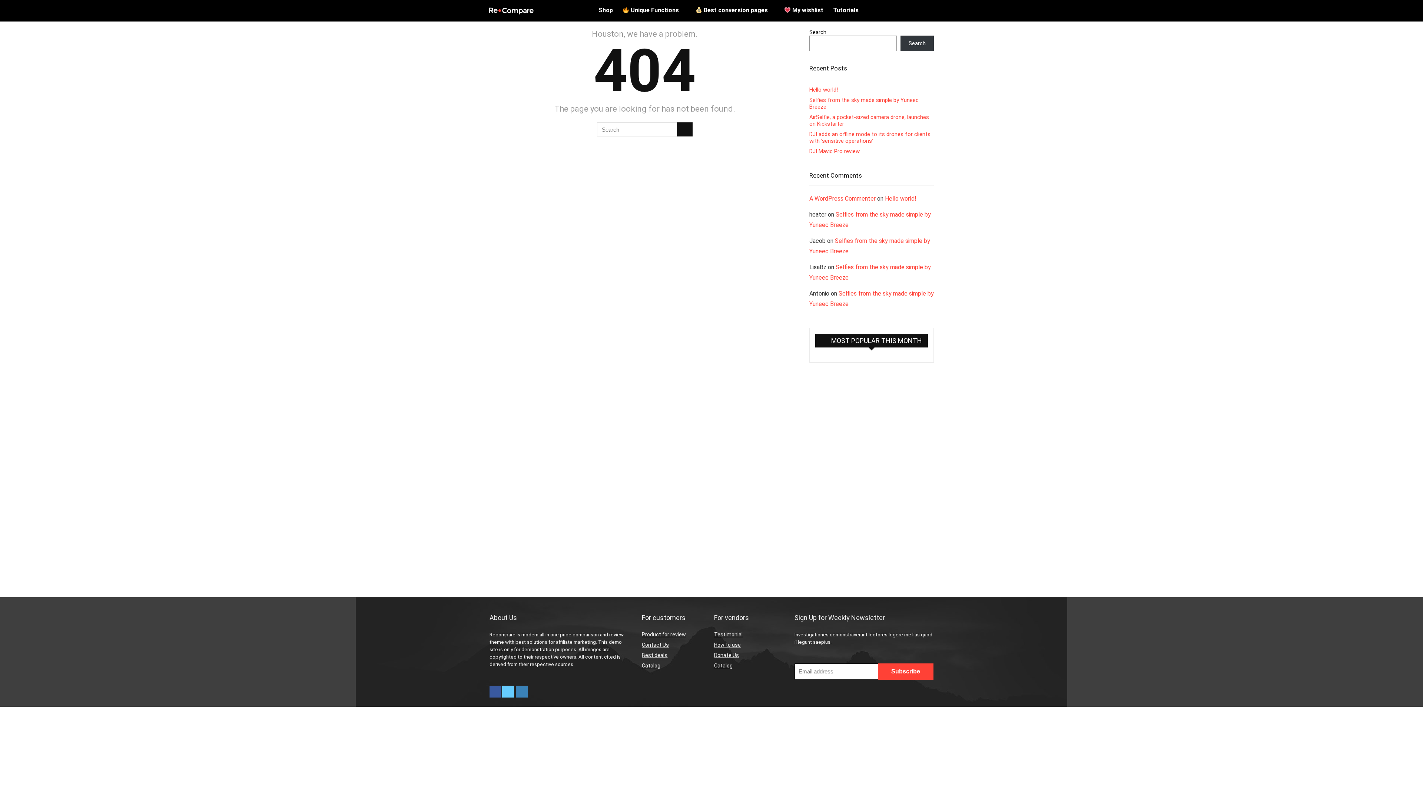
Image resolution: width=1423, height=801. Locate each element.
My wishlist (807, 10)
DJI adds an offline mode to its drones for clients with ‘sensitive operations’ (870, 137)
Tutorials (846, 10)
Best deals (654, 655)
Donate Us (726, 655)
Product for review (664, 634)
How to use (727, 645)
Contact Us (655, 645)
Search (817, 32)
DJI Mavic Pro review (834, 151)
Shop (605, 10)
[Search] (685, 129)
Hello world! (823, 89)
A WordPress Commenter (842, 198)
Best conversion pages (735, 10)
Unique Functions (654, 10)
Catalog (651, 666)
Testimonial (728, 634)
